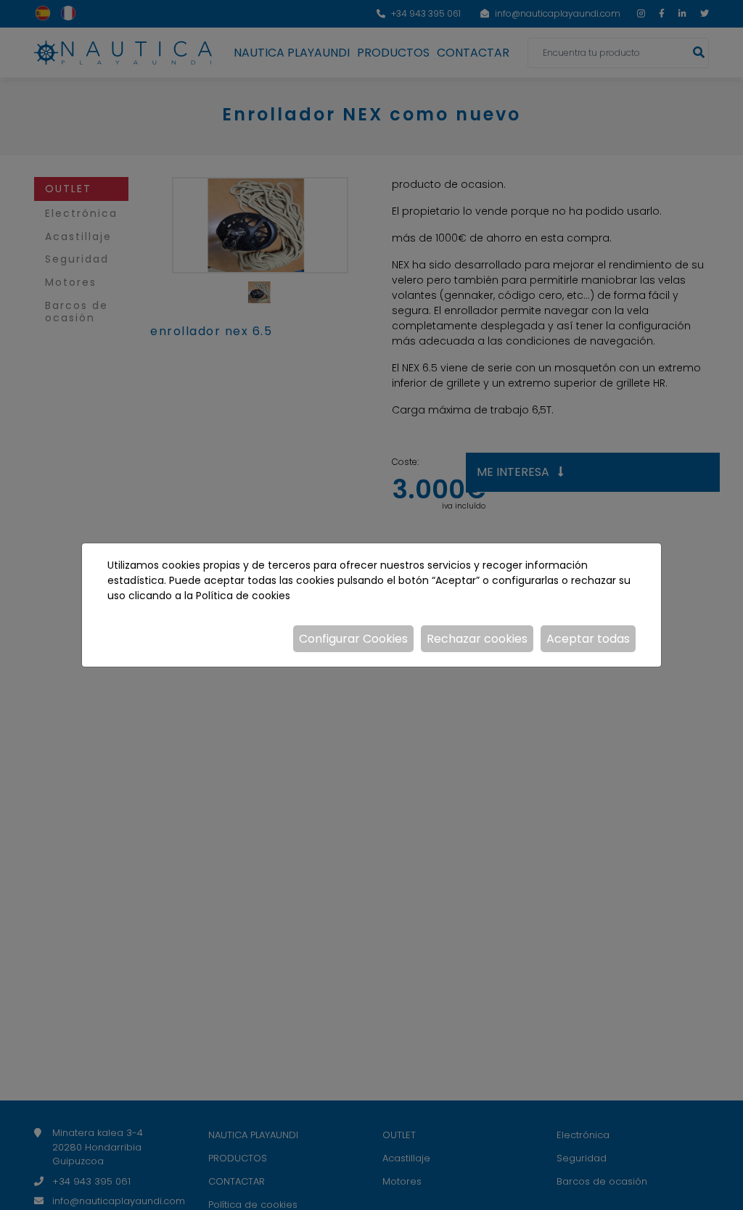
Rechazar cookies (477, 638)
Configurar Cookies (353, 638)
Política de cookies (243, 595)
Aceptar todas (588, 638)
